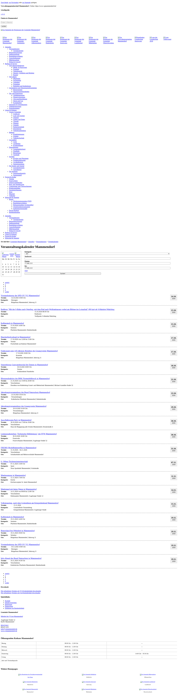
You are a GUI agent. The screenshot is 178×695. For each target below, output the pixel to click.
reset (26, 271)
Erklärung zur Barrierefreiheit (14, 608)
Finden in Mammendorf (9, 18)
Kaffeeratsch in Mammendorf (12, 323)
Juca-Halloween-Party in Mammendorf (16, 420)
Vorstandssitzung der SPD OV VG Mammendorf (20, 295)
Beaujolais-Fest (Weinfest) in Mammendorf (18, 531)
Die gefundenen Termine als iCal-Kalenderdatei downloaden (20, 593)
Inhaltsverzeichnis (11, 603)
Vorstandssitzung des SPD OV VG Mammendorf (20, 544)
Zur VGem (30, 677)
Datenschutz (9, 606)
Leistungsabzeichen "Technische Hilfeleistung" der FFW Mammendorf (29, 434)
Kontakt (7, 601)
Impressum (8, 604)
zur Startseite (26, 2)
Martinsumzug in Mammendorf (13, 475)
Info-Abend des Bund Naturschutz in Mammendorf (21, 558)
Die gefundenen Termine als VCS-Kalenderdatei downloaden (21, 591)
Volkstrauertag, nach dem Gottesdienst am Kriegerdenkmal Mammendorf (29, 503)
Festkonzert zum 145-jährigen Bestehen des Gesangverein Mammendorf (29, 351)
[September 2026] (17, 256)
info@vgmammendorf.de (9, 629)
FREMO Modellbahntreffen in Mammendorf (18, 448)
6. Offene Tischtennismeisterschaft (14, 461)
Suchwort (28, 256)
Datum (27, 261)
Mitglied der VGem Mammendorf (12, 616)
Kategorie (28, 252)
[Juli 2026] (5, 256)
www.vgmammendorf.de (9, 631)
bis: (26, 266)
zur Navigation (14, 2)
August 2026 (11, 255)
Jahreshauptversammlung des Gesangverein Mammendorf (23, 406)
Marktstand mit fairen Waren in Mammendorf (19, 489)
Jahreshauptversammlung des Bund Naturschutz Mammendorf (25, 392)
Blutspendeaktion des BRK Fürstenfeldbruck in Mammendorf (25, 378)
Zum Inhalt (4, 2)
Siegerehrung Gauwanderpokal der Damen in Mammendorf (24, 365)
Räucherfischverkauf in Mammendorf (15, 337)
